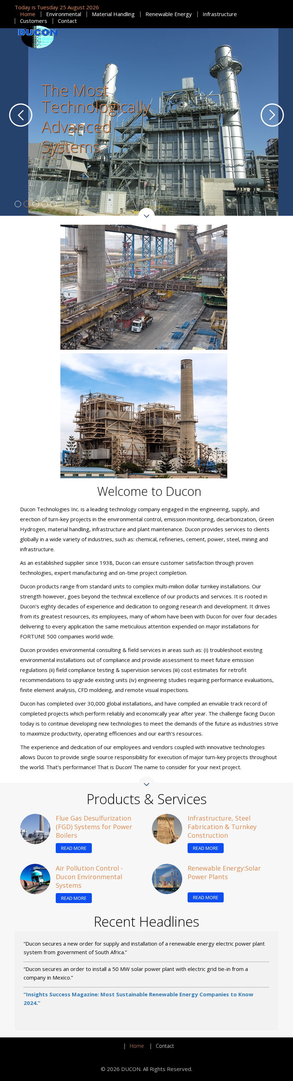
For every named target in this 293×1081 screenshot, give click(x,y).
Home (27, 14)
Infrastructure (220, 14)
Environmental (63, 14)
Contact (67, 20)
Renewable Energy (168, 14)
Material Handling (113, 14)
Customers (33, 20)
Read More (73, 834)
